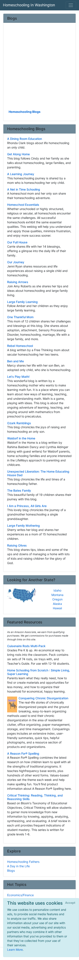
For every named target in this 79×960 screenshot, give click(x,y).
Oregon (57, 599)
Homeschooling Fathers (23, 861)
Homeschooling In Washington (29, 5)
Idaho (57, 590)
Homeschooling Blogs (24, 111)
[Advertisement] (39, 67)
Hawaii (57, 608)
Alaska (57, 603)
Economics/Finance (20, 895)
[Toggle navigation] (71, 5)
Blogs (11, 870)
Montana (57, 595)
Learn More (15, 949)
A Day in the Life (18, 866)
